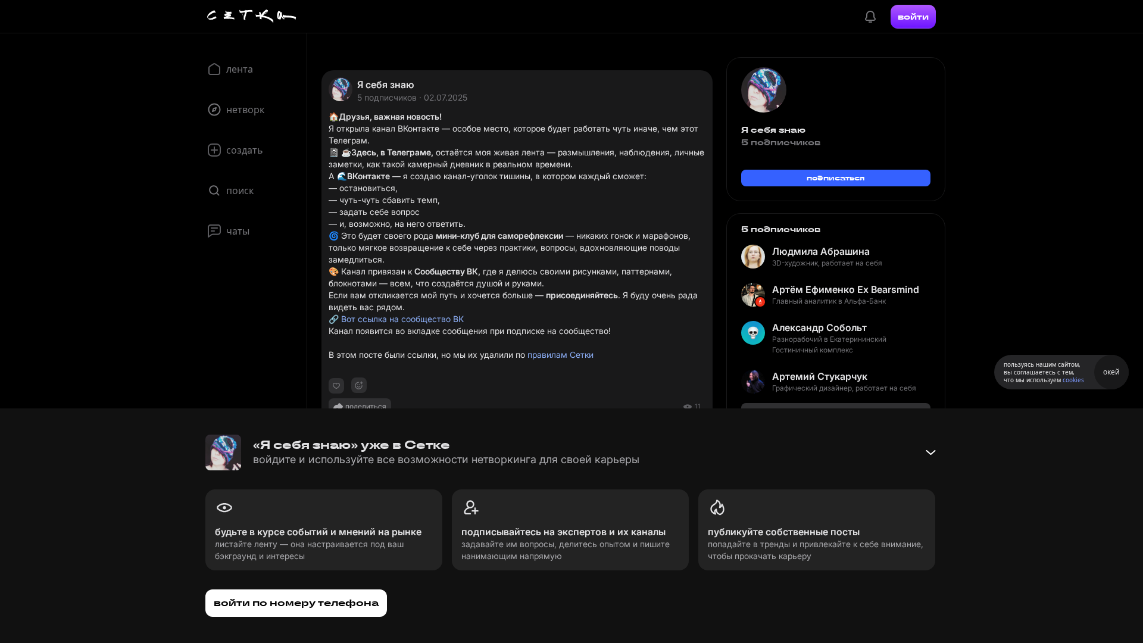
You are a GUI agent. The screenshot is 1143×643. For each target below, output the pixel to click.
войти (913, 17)
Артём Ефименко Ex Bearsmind (845, 289)
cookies (1073, 380)
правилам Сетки (560, 354)
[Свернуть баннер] (930, 452)
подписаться (836, 178)
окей (1111, 372)
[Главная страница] (251, 17)
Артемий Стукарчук (819, 376)
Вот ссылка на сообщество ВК (402, 319)
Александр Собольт (819, 327)
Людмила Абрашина (821, 251)
